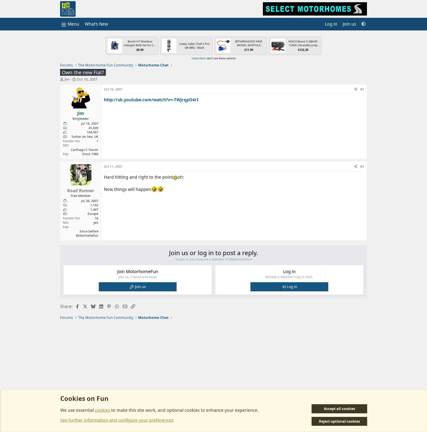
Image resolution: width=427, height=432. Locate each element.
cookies (102, 410)
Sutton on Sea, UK (85, 136)
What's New (96, 24)
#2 (362, 166)
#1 (362, 89)
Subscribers (198, 58)
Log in (292, 286)
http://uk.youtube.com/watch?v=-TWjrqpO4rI (151, 100)
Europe (93, 214)
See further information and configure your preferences (116, 420)
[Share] (355, 89)
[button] (363, 24)
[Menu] (70, 24)
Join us (140, 286)
